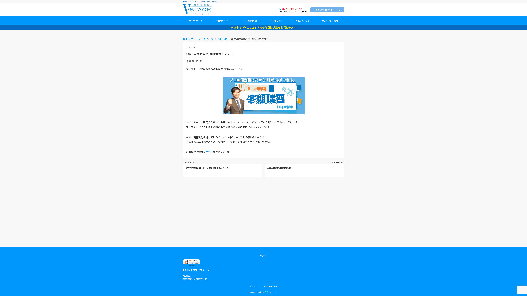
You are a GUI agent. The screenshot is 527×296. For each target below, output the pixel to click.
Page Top (263, 255)
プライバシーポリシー (269, 286)
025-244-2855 (292, 8)
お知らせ (191, 47)
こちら (209, 152)
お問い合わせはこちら (327, 10)
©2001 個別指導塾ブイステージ (263, 292)
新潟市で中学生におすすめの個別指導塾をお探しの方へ (263, 27)
